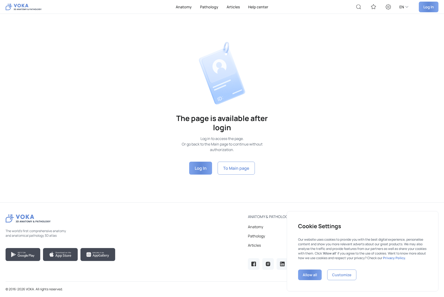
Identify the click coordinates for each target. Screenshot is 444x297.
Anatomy (184, 6)
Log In (428, 6)
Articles (233, 6)
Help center (258, 6)
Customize (342, 274)
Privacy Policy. (394, 258)
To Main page (236, 168)
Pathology (209, 6)
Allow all (310, 274)
